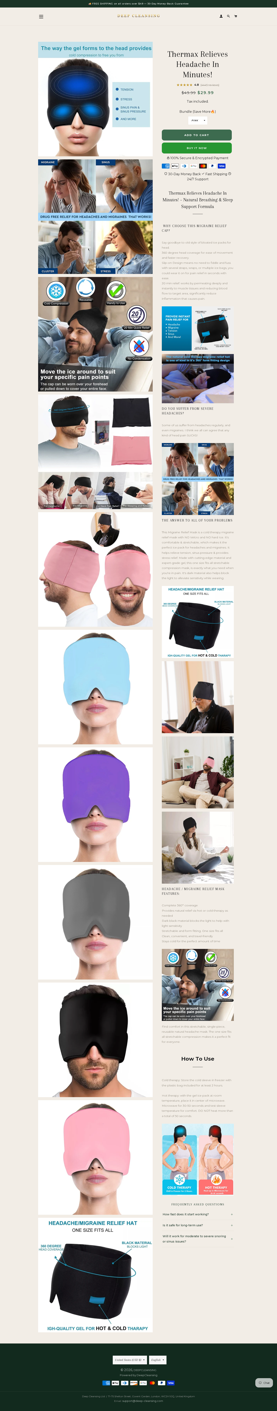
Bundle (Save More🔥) (197, 112)
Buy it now (197, 148)
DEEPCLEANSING (145, 1370)
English (156, 1360)
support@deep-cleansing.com (142, 1400)
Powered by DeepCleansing (138, 1375)
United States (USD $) (128, 1360)
